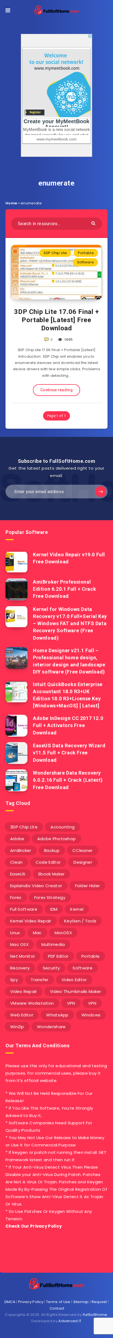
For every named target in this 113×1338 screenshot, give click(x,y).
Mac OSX (19, 944)
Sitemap (81, 1301)
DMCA (9, 1301)
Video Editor (74, 980)
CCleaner (82, 850)
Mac (37, 933)
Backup (52, 850)
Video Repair (23, 991)
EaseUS (18, 874)
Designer (83, 862)
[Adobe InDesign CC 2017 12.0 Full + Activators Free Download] (16, 726)
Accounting (62, 827)
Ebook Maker (51, 874)
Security (51, 968)
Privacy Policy (30, 1301)
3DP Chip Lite (55, 252)
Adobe (17, 839)
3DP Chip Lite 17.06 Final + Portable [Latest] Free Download (56, 320)
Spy (14, 980)
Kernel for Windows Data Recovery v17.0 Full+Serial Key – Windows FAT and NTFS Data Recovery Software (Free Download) (70, 623)
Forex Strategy (49, 897)
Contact (57, 1308)
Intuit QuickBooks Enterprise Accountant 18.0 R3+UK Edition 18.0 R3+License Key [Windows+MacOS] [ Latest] (68, 694)
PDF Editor (58, 956)
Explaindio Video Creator (36, 886)
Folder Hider (87, 886)
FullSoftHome (95, 1314)
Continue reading (56, 390)
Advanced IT (69, 1321)
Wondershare (51, 1027)
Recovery (20, 968)
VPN (71, 1003)
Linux (15, 933)
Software (85, 262)
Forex (15, 897)
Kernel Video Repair (30, 921)
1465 (68, 339)
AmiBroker (20, 850)
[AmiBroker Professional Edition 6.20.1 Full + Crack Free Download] (16, 589)
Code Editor (48, 862)
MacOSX (63, 933)
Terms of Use (58, 1301)
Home (11, 203)
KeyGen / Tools (80, 921)
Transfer (39, 980)
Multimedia (53, 944)
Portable (86, 252)
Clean (16, 862)
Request (99, 1301)
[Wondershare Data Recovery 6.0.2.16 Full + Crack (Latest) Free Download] (16, 780)
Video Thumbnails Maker (75, 991)
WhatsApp (57, 1015)
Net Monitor (22, 956)
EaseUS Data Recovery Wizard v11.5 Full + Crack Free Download (69, 753)
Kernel (76, 909)
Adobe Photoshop (56, 839)
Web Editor (21, 1015)
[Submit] (94, 223)
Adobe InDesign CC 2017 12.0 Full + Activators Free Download (68, 725)
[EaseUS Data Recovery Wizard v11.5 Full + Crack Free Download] (16, 753)
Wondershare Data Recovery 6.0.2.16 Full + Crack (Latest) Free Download (68, 780)
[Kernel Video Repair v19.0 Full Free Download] (16, 562)
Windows (90, 1015)
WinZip (17, 1027)
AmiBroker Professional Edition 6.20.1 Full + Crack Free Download (64, 589)
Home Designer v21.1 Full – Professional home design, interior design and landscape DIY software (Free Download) (69, 661)
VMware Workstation (32, 1003)
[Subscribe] (100, 491)
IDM (53, 909)
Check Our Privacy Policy (33, 1226)
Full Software (23, 909)
